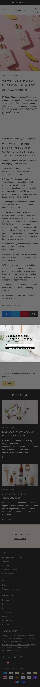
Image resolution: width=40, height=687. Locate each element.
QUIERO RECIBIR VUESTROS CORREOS (20, 348)
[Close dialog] (38, 327)
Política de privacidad (22, 352)
